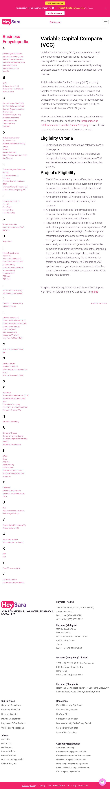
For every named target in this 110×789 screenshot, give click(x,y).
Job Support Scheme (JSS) (12, 293)
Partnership (7, 393)
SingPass (6, 462)
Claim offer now (55, 13)
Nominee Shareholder (10, 367)
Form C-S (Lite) (8, 210)
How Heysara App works (12, 759)
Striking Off (7, 476)
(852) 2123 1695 (75, 674)
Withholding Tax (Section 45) (13, 542)
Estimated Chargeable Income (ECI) (15, 187)
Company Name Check (67, 718)
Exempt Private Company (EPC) (14, 190)
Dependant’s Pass (9, 141)
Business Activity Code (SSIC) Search (73, 723)
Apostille (6, 71)
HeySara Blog (62, 714)
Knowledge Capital (9, 306)
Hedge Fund (7, 242)
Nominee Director (9, 364)
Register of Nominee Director (13, 436)
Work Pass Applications (12, 728)
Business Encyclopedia (15, 39)
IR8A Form (6, 279)
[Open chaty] (102, 782)
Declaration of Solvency (11, 138)
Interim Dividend (8, 273)
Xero (4, 557)
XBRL (4, 554)
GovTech (6, 230)
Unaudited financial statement (13, 511)
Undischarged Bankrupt (11, 514)
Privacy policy (28, 785)
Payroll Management (11, 718)
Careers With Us (8, 755)
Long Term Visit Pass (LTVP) (12, 338)
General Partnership (10, 224)
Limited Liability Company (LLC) (14, 321)
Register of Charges (10, 433)
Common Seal (8, 112)
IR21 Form (6, 276)
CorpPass (6, 126)
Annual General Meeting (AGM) (14, 62)
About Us (5, 739)
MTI (4, 352)
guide (95, 291)
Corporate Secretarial (11, 705)
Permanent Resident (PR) (12, 410)
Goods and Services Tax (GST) (13, 227)
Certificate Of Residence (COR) (13, 106)
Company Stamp (9, 124)
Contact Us (6, 743)
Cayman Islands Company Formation (72, 768)
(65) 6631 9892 (75, 619)
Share (5, 459)
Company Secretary (10, 121)
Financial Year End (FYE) (11, 201)
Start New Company (65, 747)
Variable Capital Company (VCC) (14, 525)
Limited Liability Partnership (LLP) (15, 323)
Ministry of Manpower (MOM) (13, 349)
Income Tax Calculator (67, 732)
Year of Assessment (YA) (11, 568)
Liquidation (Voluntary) (11, 335)
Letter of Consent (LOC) (11, 318)
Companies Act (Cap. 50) (12, 115)
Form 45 (6, 204)
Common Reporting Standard (13, 109)
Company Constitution (11, 118)
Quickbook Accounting (11, 422)
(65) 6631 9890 (74, 615)
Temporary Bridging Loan (12, 491)
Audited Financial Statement (13, 59)
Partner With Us (8, 751)
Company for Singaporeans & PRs (71, 751)
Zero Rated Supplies (10, 580)
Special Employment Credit (12, 470)
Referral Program (8, 763)
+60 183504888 (74, 648)
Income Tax (7, 256)
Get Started (55, 22)
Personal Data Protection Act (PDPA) (15, 396)
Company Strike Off (10, 709)
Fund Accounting (9, 213)
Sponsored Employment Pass (13, 473)
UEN (4, 508)
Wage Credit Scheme (10, 539)
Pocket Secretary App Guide (69, 705)
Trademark (6, 488)
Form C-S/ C (7, 207)
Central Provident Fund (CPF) (13, 103)
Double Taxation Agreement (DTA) (15, 155)
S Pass (5, 456)
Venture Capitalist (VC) (11, 528)
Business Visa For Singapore (13, 89)
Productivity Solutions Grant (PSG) (15, 407)
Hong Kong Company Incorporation (72, 763)
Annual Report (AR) (10, 65)
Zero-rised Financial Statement (13, 583)
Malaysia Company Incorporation (71, 759)
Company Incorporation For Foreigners (73, 755)
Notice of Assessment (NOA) (13, 375)
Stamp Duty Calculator (67, 728)
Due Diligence (7, 158)
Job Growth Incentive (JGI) (12, 291)
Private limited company (11, 404)
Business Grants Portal (11, 86)
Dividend (6, 149)
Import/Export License (11, 253)
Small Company (8, 465)
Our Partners (6, 747)
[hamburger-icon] (106, 22)
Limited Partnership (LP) (11, 326)
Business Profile (8, 92)
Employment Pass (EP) (11, 175)
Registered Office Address (12, 445)
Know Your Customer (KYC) (13, 303)
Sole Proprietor (8, 468)
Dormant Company (9, 152)
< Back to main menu (99, 303)
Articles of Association (11, 68)
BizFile (5, 83)
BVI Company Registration (68, 772)
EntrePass (6, 178)
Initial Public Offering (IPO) (12, 259)
